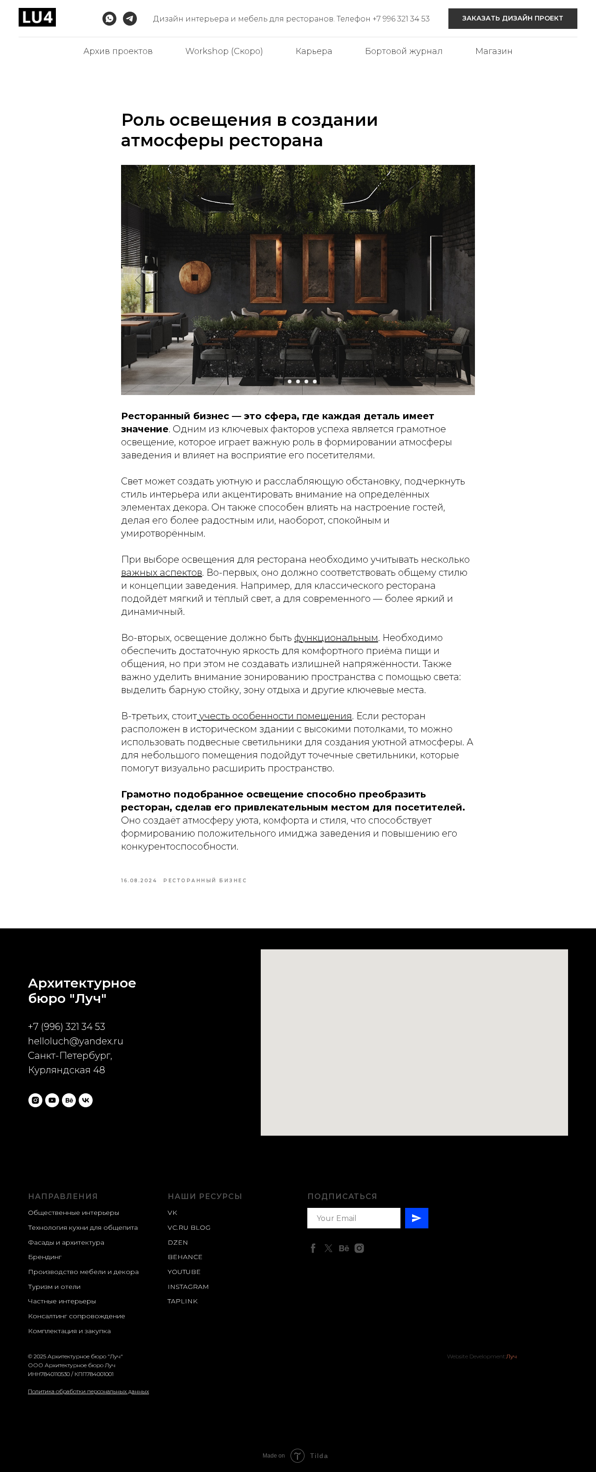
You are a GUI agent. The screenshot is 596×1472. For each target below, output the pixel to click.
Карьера (314, 51)
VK (172, 1212)
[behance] (69, 1100)
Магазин (494, 51)
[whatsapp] (109, 19)
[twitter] (328, 1248)
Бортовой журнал (404, 51)
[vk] (86, 1100)
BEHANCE (185, 1257)
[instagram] (35, 1100)
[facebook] (313, 1248)
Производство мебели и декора (83, 1272)
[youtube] (52, 1100)
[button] (512, 18)
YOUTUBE (184, 1272)
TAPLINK (182, 1301)
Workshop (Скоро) (224, 51)
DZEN (178, 1242)
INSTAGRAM (188, 1286)
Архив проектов (118, 51)
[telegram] (130, 19)
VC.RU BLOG (189, 1227)
